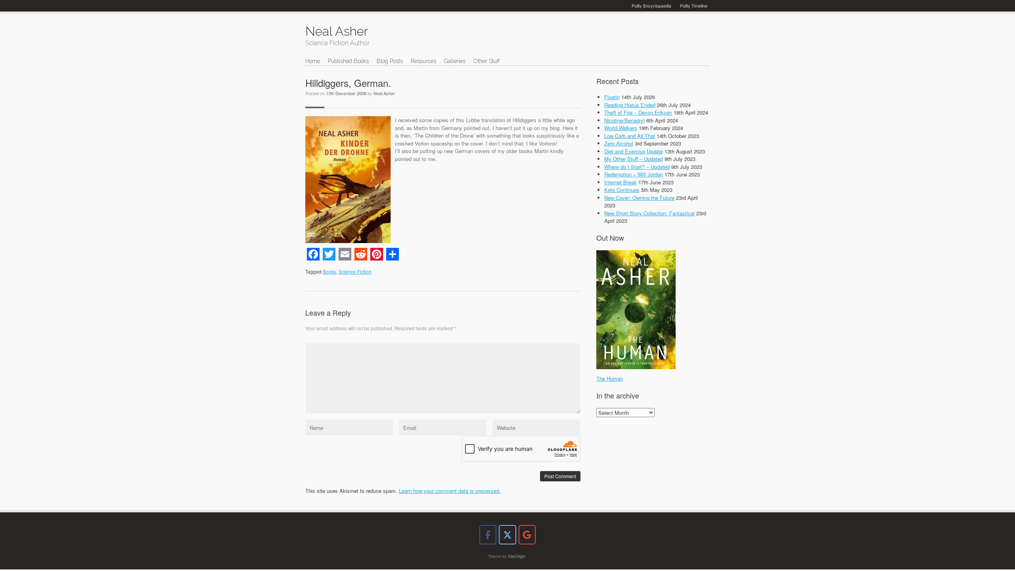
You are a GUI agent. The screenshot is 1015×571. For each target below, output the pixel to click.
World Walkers (620, 128)
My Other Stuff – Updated (633, 159)
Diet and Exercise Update (633, 151)
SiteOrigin (517, 556)
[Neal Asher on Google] (527, 534)
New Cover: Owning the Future (639, 197)
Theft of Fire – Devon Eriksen (638, 112)
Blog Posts (390, 61)
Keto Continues (622, 190)
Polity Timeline (693, 5)
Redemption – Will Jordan (633, 174)
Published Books (348, 61)
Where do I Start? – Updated (637, 167)
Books (329, 271)
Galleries (454, 61)
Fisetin (612, 97)
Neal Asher (384, 93)
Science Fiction (355, 271)
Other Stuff (486, 61)
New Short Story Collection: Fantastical (649, 213)
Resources (423, 61)
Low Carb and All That (629, 136)
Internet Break (620, 182)
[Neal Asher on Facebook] (487, 534)
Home (312, 61)
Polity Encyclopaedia (651, 5)
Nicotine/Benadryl (624, 120)
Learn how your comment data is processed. (450, 490)
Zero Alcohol (618, 143)
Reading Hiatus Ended (629, 105)
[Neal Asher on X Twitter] (507, 534)
